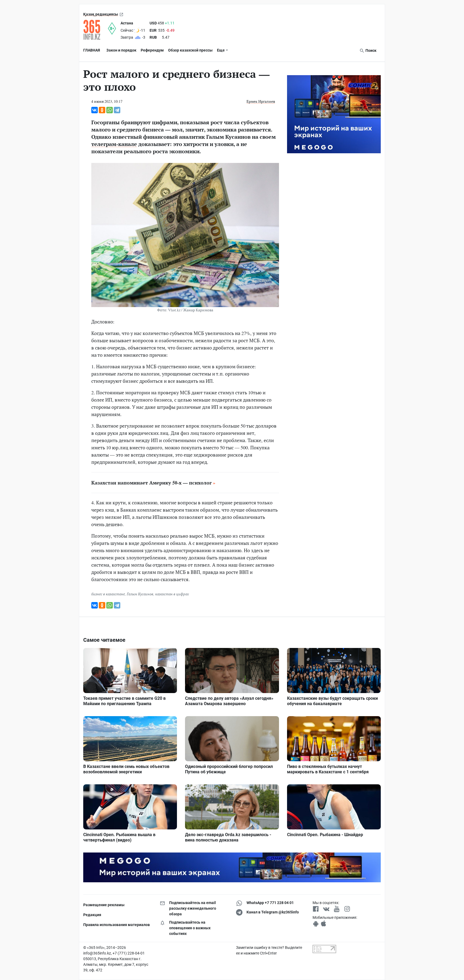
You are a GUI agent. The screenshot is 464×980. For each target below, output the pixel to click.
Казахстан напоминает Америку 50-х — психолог (151, 482)
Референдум (152, 50)
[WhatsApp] (109, 110)
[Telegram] (117, 110)
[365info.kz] (95, 30)
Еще (221, 50)
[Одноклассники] (102, 110)
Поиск (370, 50)
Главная (91, 50)
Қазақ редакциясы (100, 14)
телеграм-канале (114, 144)
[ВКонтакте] (94, 110)
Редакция (92, 915)
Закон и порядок (121, 50)
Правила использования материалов (116, 925)
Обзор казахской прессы (190, 50)
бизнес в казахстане (108, 593)
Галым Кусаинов (140, 593)
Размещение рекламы (104, 905)
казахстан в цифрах (172, 593)
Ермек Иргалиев (261, 101)
